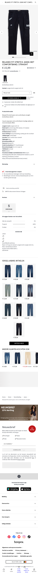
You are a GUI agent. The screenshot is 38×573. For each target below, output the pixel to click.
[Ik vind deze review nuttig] (3, 236)
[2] (15, 57)
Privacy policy (21, 460)
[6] (23, 57)
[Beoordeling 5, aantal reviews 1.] (30, 68)
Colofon (19, 553)
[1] (13, 57)
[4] (19, 57)
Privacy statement (20, 550)
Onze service (5, 503)
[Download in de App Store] (25, 489)
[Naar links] (1, 32)
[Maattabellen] (34, 92)
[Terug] (2, 2)
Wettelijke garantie (26, 556)
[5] (21, 57)
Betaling (4, 497)
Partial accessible (7, 550)
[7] (25, 57)
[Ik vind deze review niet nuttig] (3, 238)
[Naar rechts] (36, 32)
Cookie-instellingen (8, 553)
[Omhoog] (19, 476)
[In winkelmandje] (31, 54)
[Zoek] (35, 2)
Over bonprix (6, 517)
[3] (17, 57)
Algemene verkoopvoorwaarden (11, 547)
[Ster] (16, 232)
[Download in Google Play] (13, 489)
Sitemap (26, 553)
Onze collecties (6, 510)
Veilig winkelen (6, 524)
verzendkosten (14, 71)
